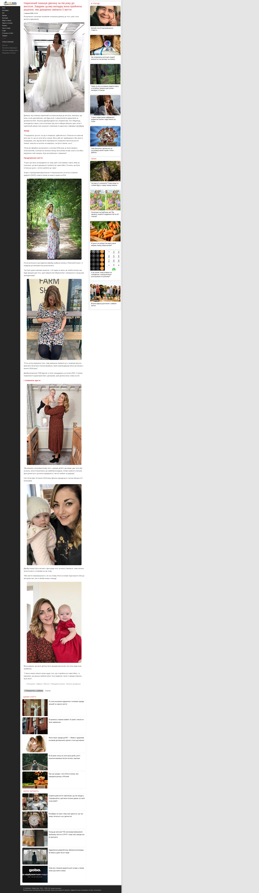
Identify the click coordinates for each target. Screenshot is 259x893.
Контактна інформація (9, 48)
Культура (5, 18)
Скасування (31, 684)
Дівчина (39, 684)
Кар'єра (4, 15)
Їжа (3, 13)
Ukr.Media (80, 126)
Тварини (4, 35)
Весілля (47, 684)
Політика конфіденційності (11, 50)
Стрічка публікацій (7, 42)
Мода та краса (6, 20)
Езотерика (5, 10)
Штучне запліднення (74, 684)
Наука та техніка (7, 23)
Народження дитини (58, 684)
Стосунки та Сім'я (7, 33)
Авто (3, 8)
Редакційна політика (9, 53)
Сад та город (6, 28)
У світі (4, 38)
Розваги (4, 25)
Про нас (5, 45)
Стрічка (47, 691)
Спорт (4, 30)
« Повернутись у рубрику (33, 691)
